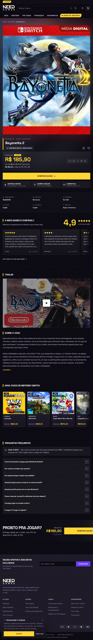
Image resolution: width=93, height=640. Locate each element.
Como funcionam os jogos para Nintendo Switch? (46, 461)
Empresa (6, 603)
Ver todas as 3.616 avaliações (14, 259)
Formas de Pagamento (34, 611)
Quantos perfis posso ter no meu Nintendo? (46, 489)
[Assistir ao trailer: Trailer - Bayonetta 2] (46, 303)
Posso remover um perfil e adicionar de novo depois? (46, 496)
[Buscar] (75, 8)
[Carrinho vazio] (88, 8)
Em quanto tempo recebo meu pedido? (46, 475)
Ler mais (6, 370)
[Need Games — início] (9, 8)
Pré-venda (75, 611)
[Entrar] (82, 8)
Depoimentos (7, 611)
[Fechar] (42, 620)
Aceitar (19, 634)
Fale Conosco (8, 615)
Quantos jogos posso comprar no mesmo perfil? (46, 482)
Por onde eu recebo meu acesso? (46, 468)
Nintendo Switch (77, 607)
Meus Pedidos (8, 607)
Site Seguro (30, 603)
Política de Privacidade (56, 614)
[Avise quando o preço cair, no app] (83, 148)
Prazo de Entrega (32, 607)
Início (5, 22)
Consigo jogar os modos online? (46, 503)
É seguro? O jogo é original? (46, 510)
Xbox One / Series (78, 603)
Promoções (75, 615)
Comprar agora (45, 176)
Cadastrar (83, 564)
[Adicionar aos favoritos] (88, 148)
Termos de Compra (55, 603)
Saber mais (39, 634)
